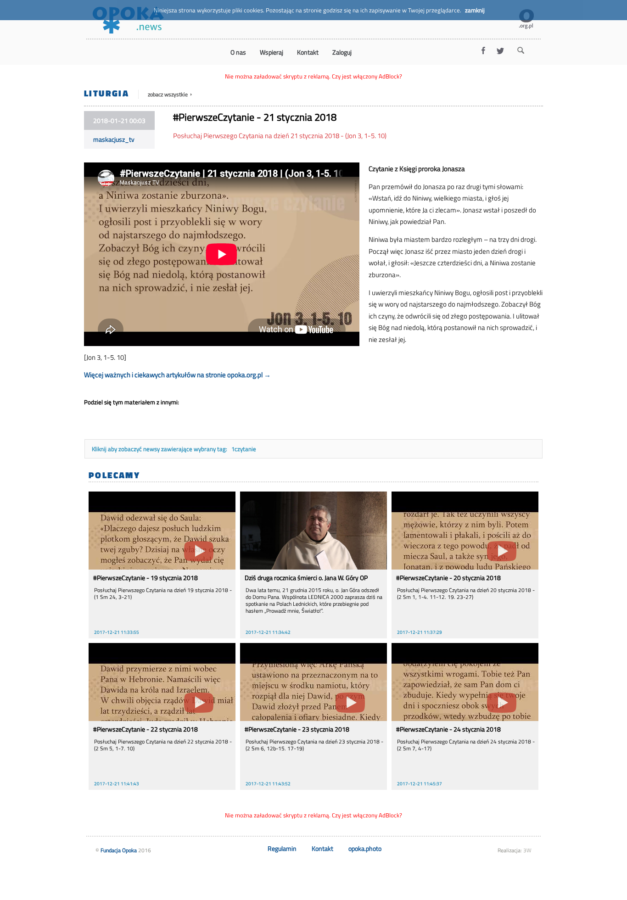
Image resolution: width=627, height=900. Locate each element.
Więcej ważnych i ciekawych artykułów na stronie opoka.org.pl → (177, 374)
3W (527, 850)
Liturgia (106, 93)
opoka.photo (364, 848)
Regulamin (282, 848)
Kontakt (322, 848)
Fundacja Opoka (119, 850)
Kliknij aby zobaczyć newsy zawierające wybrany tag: (160, 448)
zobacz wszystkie (168, 94)
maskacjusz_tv (113, 139)
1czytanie (243, 448)
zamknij (475, 10)
